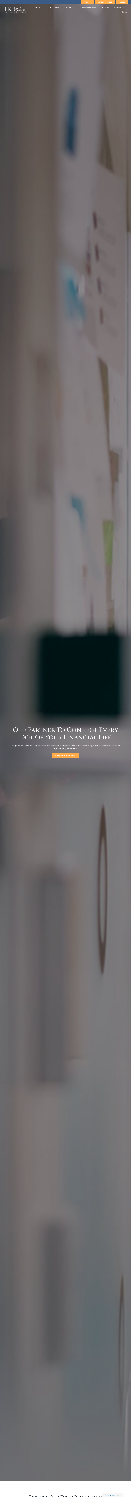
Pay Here (87, 2)
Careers (122, 2)
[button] (39, 8)
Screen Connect (105, 2)
